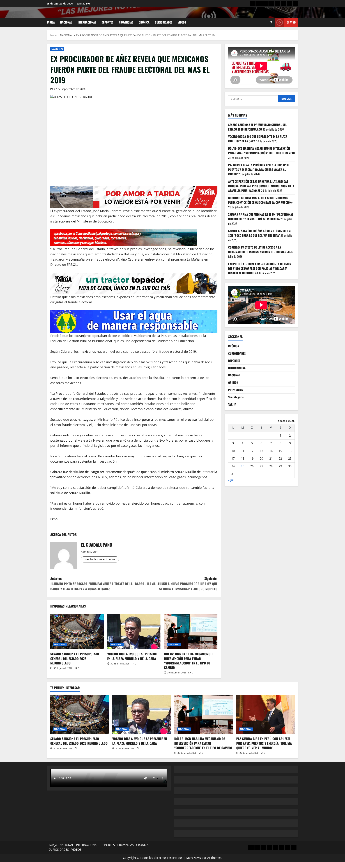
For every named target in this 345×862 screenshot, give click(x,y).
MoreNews (193, 858)
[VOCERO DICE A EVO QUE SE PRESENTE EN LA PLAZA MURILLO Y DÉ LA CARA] (134, 631)
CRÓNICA (144, 22)
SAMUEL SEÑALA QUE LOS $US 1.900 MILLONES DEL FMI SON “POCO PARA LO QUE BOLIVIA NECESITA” (259, 233)
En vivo (291, 22)
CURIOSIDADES (163, 22)
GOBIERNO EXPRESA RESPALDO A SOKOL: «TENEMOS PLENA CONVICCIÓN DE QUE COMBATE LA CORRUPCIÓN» (260, 200)
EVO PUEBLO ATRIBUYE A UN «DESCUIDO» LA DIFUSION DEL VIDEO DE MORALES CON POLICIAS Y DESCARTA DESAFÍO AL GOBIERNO (259, 268)
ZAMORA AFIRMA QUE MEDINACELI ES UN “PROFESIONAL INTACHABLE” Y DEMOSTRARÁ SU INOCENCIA (260, 216)
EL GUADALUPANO (96, 544)
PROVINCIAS (126, 22)
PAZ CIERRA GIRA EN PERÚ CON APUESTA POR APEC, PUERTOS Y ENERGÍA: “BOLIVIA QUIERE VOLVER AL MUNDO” (258, 169)
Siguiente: (176, 583)
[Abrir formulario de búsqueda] (271, 22)
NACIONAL (66, 22)
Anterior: (91, 583)
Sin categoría (235, 397)
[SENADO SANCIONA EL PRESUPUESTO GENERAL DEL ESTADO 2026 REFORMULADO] (77, 631)
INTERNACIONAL (86, 22)
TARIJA (51, 22)
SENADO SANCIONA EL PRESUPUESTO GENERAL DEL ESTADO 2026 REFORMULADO (74, 658)
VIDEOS (182, 22)
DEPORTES (107, 22)
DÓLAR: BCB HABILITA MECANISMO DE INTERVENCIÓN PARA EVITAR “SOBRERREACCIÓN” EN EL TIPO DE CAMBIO (189, 661)
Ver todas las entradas (100, 559)
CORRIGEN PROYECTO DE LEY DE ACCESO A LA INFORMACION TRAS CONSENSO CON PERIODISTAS (257, 249)
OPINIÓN (233, 382)
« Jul (231, 480)
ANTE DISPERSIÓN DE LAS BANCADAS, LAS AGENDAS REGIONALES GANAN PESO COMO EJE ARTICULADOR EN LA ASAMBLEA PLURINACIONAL (261, 186)
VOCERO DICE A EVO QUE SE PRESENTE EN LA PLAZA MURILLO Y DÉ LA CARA (132, 656)
